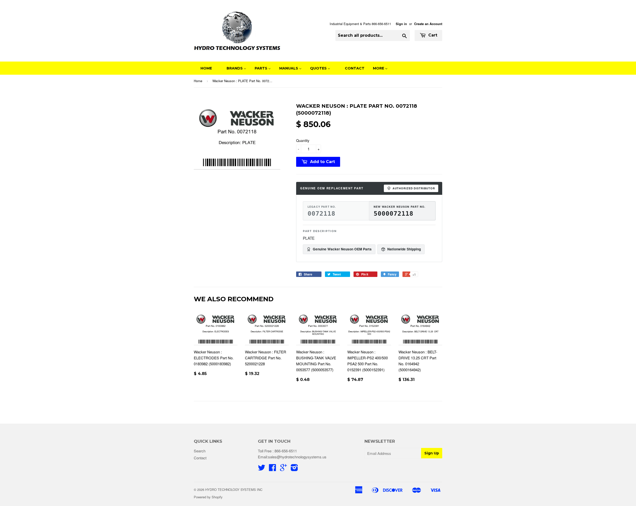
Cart (432, 35)
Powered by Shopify (208, 497)
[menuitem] (203, 68)
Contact (200, 457)
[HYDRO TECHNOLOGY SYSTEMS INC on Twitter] (261, 469)
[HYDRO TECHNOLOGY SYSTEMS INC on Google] (283, 469)
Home (198, 80)
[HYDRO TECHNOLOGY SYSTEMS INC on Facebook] (272, 469)
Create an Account (428, 24)
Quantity (302, 140)
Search (199, 450)
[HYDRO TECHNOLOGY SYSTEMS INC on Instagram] (294, 469)
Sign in (401, 24)
